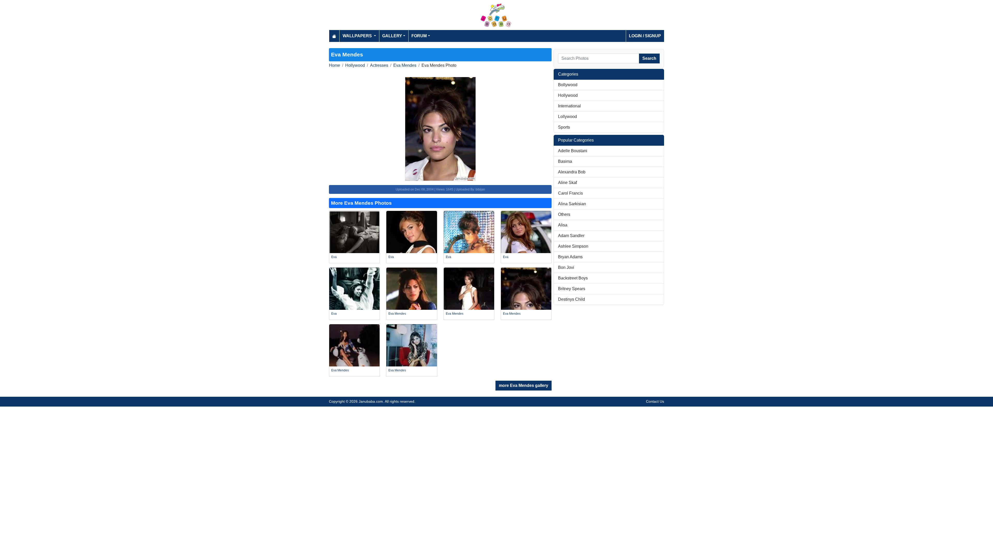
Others (564, 214)
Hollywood (355, 65)
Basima (565, 161)
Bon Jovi (566, 267)
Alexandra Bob (571, 172)
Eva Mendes (404, 65)
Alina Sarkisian (572, 204)
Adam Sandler (571, 235)
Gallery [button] (392, 36)
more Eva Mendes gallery (523, 385)
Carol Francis (570, 193)
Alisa (562, 225)
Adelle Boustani (572, 151)
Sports (564, 127)
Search (649, 58)
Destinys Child (571, 299)
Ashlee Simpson (573, 246)
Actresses (379, 65)
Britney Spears (571, 288)
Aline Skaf (567, 182)
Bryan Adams (570, 257)
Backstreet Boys (573, 278)
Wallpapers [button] (358, 36)
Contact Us (655, 401)
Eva (334, 257)
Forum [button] (419, 36)
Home (334, 65)
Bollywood (567, 85)
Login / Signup (645, 36)
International (569, 106)
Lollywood (567, 116)
